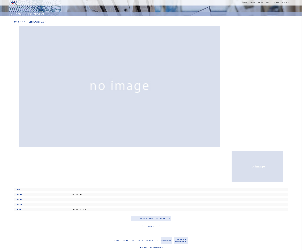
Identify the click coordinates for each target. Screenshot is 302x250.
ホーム (13, 14)
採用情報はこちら (166, 240)
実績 (133, 240)
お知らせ (268, 2)
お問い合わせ (286, 2)
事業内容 (244, 2)
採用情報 (276, 2)
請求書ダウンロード (152, 240)
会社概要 (252, 2)
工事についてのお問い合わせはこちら (181, 240)
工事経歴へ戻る (151, 226)
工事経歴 (260, 2)
